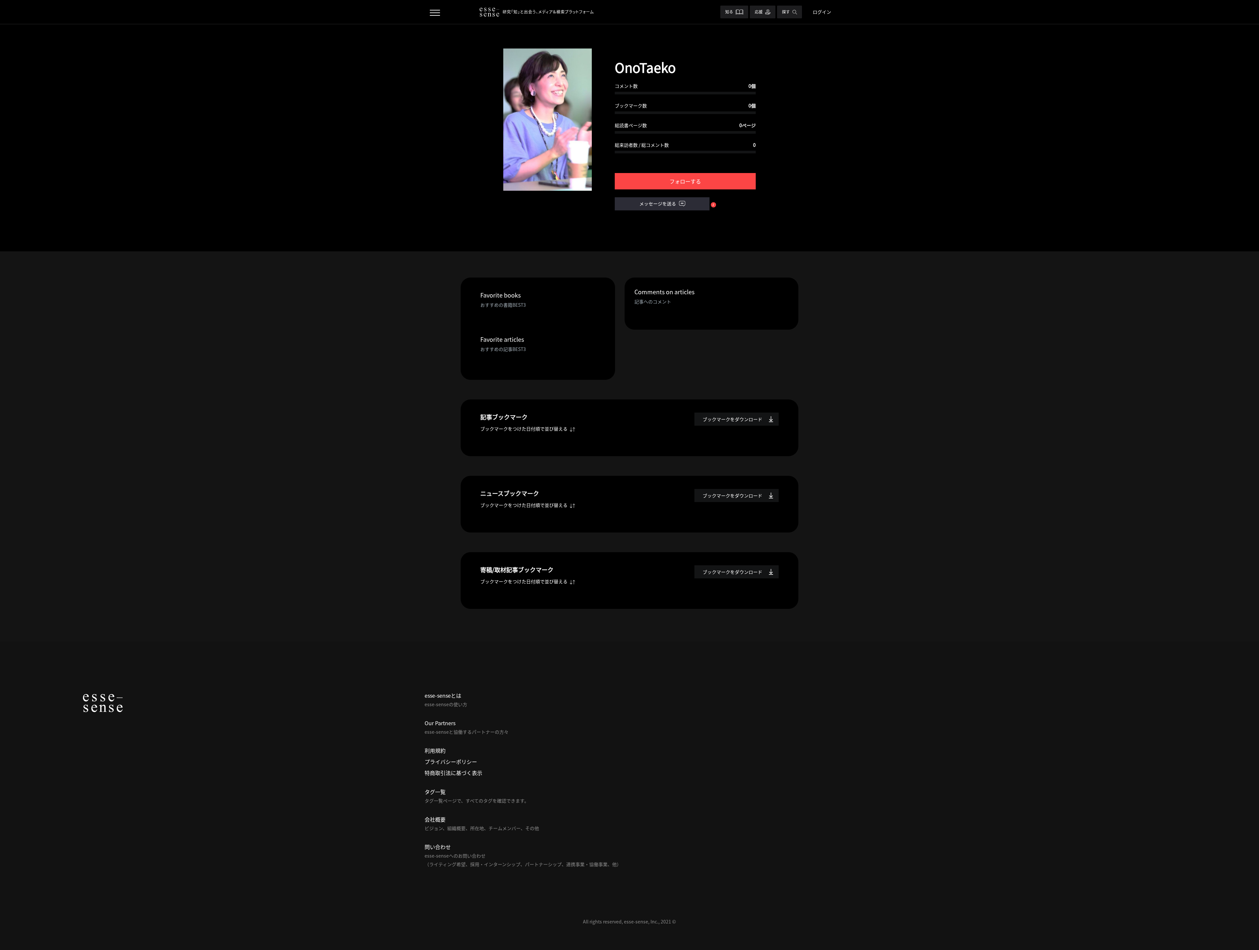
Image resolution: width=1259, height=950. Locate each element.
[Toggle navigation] (435, 12)
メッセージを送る (658, 203)
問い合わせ (438, 847)
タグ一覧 (435, 792)
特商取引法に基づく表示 (453, 773)
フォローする (685, 181)
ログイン (822, 12)
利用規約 (435, 750)
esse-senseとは (443, 695)
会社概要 (435, 819)
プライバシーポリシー (451, 762)
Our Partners (440, 723)
